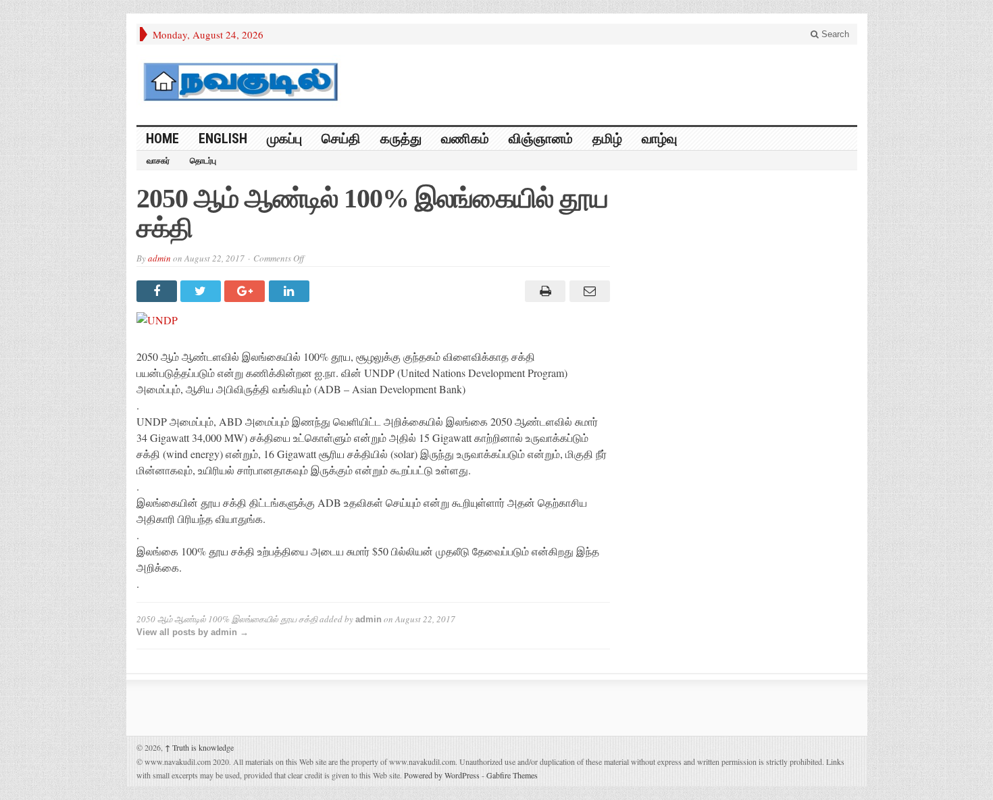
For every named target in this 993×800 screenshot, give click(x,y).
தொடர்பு (203, 161)
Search (834, 34)
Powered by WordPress (442, 775)
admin (159, 258)
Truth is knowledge (199, 747)
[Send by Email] (587, 291)
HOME (162, 138)
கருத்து (401, 138)
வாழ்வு (659, 138)
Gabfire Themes (512, 775)
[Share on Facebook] (158, 291)
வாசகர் (158, 161)
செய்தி (341, 138)
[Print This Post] (543, 291)
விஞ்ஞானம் (541, 138)
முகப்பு (284, 138)
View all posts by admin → (192, 632)
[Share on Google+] (246, 291)
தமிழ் (607, 138)
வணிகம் (465, 138)
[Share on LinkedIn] (291, 291)
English (223, 138)
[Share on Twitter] (202, 291)
